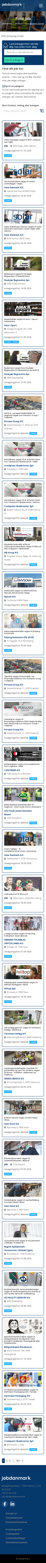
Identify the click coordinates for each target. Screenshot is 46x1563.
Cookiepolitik (13, 1533)
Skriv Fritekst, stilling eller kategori (20, 105)
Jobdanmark (7, 23)
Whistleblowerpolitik (16, 1542)
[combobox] (19, 111)
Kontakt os (11, 1513)
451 (18, 1460)
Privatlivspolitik (14, 1529)
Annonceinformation (16, 1522)
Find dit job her (13, 68)
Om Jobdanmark (14, 1517)
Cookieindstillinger (15, 1538)
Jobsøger (19, 23)
